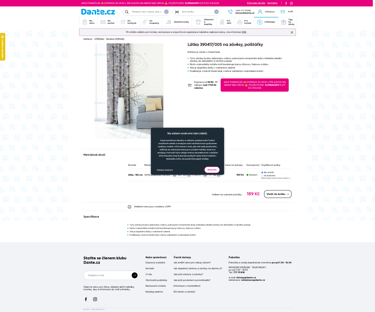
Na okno (91, 21)
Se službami (269, 175)
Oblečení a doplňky (209, 22)
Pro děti (229, 21)
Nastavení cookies (156, 286)
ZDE (244, 32)
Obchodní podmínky (156, 280)
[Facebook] (286, 3)
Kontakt (150, 268)
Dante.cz (87, 39)
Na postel (111, 21)
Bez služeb (269, 172)
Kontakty (272, 3)
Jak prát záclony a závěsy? (188, 274)
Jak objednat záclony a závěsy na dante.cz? (198, 268)
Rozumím (212, 169)
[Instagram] (291, 3)
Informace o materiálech (187, 286)
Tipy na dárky (291, 22)
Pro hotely (247, 21)
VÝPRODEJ (269, 22)
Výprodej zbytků (256, 3)
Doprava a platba (155, 262)
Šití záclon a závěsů (184, 292)
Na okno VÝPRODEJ (115, 39)
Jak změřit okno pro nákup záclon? (192, 262)
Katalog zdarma (154, 292)
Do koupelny (154, 21)
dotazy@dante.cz (244, 12)
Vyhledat (166, 12)
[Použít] (216, 12)
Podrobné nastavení (165, 170)
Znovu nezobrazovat (292, 32)
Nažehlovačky (181, 22)
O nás (149, 274)
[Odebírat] (135, 275)
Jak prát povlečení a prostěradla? (192, 280)
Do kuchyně (132, 21)
